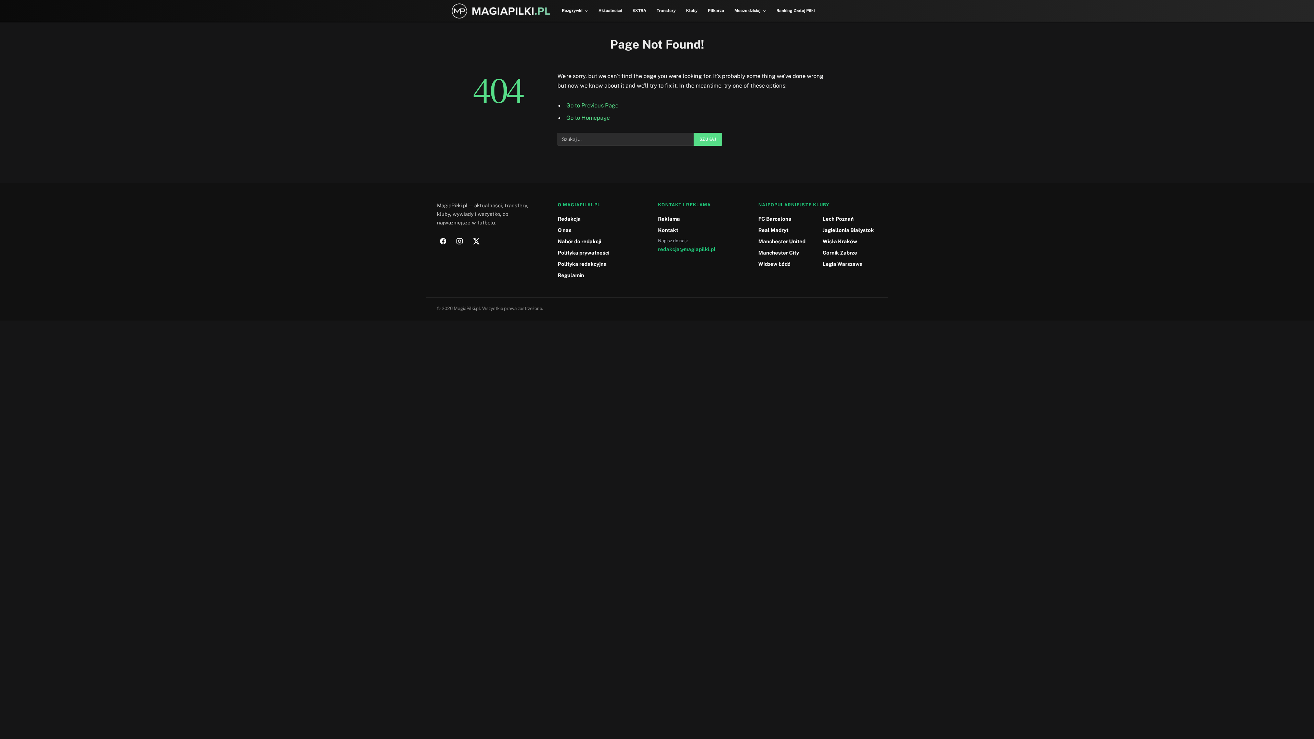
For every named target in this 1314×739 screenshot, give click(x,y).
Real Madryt (773, 230)
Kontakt (668, 230)
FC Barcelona (774, 219)
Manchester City (778, 253)
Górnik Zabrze (840, 253)
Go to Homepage (588, 117)
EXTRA (639, 10)
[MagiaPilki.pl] (501, 11)
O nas (564, 230)
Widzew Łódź (774, 264)
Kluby (692, 10)
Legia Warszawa (843, 264)
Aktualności (610, 10)
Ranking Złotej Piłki (795, 10)
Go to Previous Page (592, 105)
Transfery (666, 10)
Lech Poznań (838, 219)
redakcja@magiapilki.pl (687, 249)
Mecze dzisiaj (747, 10)
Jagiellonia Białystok (848, 230)
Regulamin (571, 275)
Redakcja (569, 219)
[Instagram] (459, 241)
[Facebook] (443, 241)
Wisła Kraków (840, 241)
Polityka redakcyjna (582, 264)
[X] (476, 241)
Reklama (669, 219)
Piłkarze (716, 10)
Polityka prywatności (583, 253)
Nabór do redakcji (579, 241)
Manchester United (782, 241)
